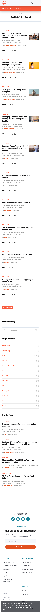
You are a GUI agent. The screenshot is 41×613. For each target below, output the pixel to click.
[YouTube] (23, 519)
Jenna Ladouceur (10, 45)
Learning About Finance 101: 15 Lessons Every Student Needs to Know (15, 148)
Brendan (7, 210)
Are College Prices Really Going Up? (16, 202)
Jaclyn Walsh (9, 452)
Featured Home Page (9, 366)
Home (4, 8)
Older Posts (8, 307)
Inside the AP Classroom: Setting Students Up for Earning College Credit (14, 35)
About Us (25, 591)
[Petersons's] (4, 3)
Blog (10, 8)
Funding (5, 114)
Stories (4, 401)
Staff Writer (9, 129)
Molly (6, 158)
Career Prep (6, 351)
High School (6, 381)
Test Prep (5, 406)
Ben (5, 237)
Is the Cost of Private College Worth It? (17, 255)
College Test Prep (8, 562)
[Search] (33, 2)
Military (5, 572)
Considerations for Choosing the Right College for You (13, 63)
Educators (5, 361)
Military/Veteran (7, 391)
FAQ (23, 597)
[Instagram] (28, 519)
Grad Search (26, 566)
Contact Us (25, 594)
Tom (5, 185)
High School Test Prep (9, 576)
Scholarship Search (28, 569)
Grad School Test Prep (10, 566)
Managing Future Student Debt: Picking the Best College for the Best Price (14, 119)
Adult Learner (6, 346)
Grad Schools (6, 376)
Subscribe (20, 547)
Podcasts (5, 396)
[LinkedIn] (15, 50)
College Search (26, 562)
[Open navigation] (37, 2)
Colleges (5, 30)
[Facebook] (9, 50)
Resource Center (27, 572)
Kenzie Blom (8, 486)
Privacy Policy (7, 597)
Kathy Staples (9, 72)
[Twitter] (12, 50)
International (6, 386)
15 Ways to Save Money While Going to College (14, 90)
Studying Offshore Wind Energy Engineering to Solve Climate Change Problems (19, 443)
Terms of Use (7, 600)
